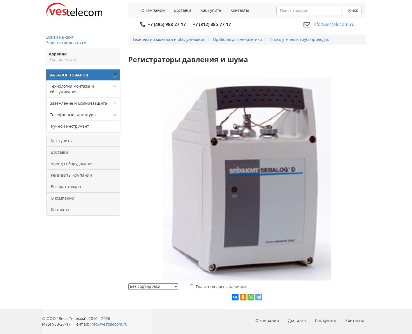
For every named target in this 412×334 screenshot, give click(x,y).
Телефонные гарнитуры (73, 114)
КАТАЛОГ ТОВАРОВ (69, 75)
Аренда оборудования (72, 163)
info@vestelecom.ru (334, 24)
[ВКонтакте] (235, 297)
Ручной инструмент (69, 126)
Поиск (352, 10)
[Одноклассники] (243, 297)
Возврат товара (66, 186)
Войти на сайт (60, 37)
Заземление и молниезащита (78, 103)
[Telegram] (258, 297)
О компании (153, 10)
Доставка (182, 10)
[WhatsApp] (250, 297)
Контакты (239, 10)
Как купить (210, 10)
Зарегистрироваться (66, 42)
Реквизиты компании (71, 175)
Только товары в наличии (221, 286)
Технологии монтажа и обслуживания (72, 88)
